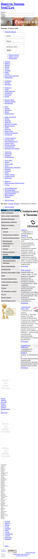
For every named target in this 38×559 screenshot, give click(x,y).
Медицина (4, 228)
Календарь (8, 537)
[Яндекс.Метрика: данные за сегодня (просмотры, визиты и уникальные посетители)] (30, 552)
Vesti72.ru (3, 551)
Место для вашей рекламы (5, 384)
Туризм (3, 288)
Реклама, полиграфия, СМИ (10, 272)
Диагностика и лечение (11, 235)
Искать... (4, 12)
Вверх (7, 546)
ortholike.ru (24, 235)
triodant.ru (24, 353)
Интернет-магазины (8, 219)
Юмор (7, 530)
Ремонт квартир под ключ (4, 400)
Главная (10, 203)
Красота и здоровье (7, 225)
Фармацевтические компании (9, 262)
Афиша (7, 525)
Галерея (7, 535)
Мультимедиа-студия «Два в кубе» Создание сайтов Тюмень (21, 554)
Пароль (8, 41)
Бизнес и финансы (7, 213)
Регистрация (13, 58)
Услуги (3, 294)
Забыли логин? (14, 56)
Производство (6, 269)
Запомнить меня (11, 47)
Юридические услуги (8, 300)
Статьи (7, 532)
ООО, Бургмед (26, 270)
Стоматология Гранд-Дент (25, 308)
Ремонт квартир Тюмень (3, 405)
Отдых (7, 527)
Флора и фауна (6, 297)
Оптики (5, 249)
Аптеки (5, 231)
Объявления (9, 534)
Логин (8, 36)
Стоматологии (7, 257)
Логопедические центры (11, 238)
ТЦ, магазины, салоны (8, 291)
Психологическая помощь (8, 253)
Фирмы (16, 203)
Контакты (8, 539)
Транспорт (4, 285)
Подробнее (24, 266)
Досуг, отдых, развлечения (10, 216)
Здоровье (8, 528)
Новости (7, 523)
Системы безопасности (9, 279)
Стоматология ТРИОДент (25, 346)
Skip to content (9, 200)
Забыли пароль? (14, 55)
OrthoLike (24, 230)
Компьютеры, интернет (9, 222)
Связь (3, 275)
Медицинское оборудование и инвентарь (8, 243)
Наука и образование (8, 266)
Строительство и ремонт (9, 282)
